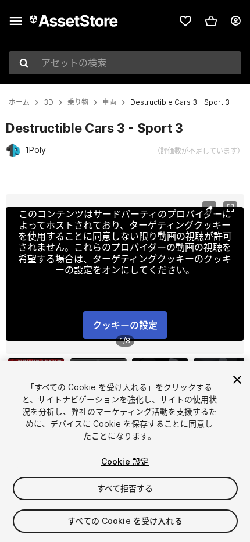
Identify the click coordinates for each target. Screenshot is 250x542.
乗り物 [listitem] (77, 102)
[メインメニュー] (15, 21)
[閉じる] (237, 380)
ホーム (19, 102)
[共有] (209, 208)
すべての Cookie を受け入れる (125, 521)
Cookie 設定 (125, 461)
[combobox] (125, 62)
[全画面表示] (230, 208)
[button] (211, 21)
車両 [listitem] (109, 102)
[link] (185, 21)
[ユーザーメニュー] (235, 21)
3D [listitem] (48, 102)
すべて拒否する (125, 488)
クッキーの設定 (125, 325)
